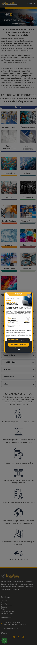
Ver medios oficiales (18, 345)
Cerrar (18, 349)
